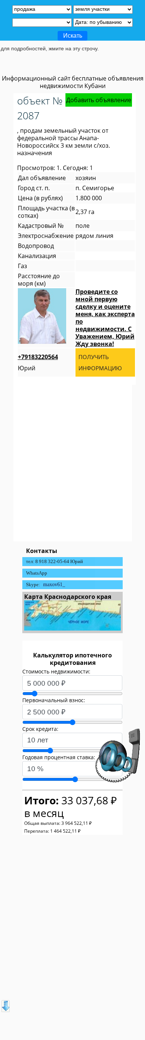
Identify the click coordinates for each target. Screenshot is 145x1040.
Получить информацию (100, 362)
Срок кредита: (40, 728)
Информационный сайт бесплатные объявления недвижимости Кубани (73, 82)
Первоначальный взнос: (53, 700)
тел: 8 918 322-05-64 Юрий (54, 561)
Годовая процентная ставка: (58, 757)
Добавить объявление (98, 100)
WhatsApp (36, 573)
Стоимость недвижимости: (56, 671)
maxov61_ (54, 584)
